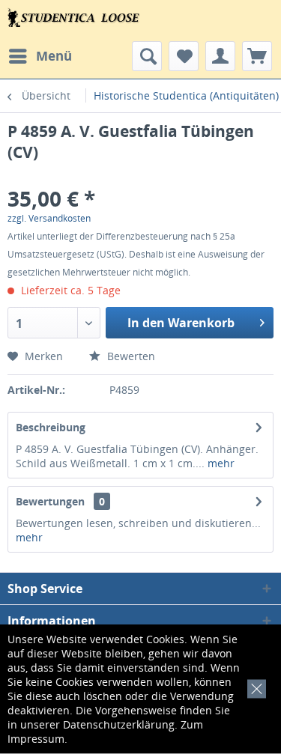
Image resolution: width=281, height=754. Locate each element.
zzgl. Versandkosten (49, 218)
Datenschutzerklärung (119, 724)
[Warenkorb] (257, 56)
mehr (220, 463)
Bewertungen (50, 501)
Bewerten (129, 356)
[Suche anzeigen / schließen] (147, 56)
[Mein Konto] (220, 56)
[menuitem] (39, 56)
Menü (54, 55)
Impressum (35, 739)
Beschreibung (50, 427)
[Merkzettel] (184, 56)
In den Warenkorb (181, 322)
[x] (253, 687)
